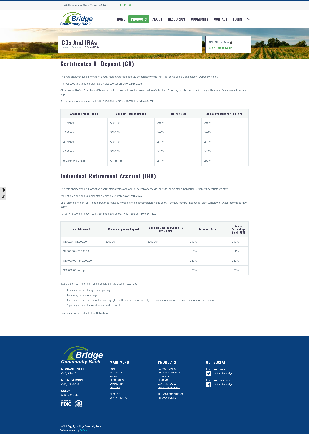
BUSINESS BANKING (169, 387)
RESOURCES (117, 380)
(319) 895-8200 (70, 384)
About (157, 19)
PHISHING (115, 394)
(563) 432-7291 (70, 373)
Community (199, 19)
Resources (176, 19)
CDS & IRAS (164, 376)
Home (121, 19)
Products (139, 19)
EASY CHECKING (167, 369)
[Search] (248, 19)
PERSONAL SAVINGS (169, 372)
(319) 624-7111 (70, 395)
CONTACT (115, 387)
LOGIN (237, 19)
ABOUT (113, 376)
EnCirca (83, 430)
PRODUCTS (116, 372)
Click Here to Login (220, 47)
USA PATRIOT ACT (119, 398)
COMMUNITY (117, 384)
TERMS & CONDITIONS (170, 394)
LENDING (163, 380)
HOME (113, 369)
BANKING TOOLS (167, 384)
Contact (220, 19)
